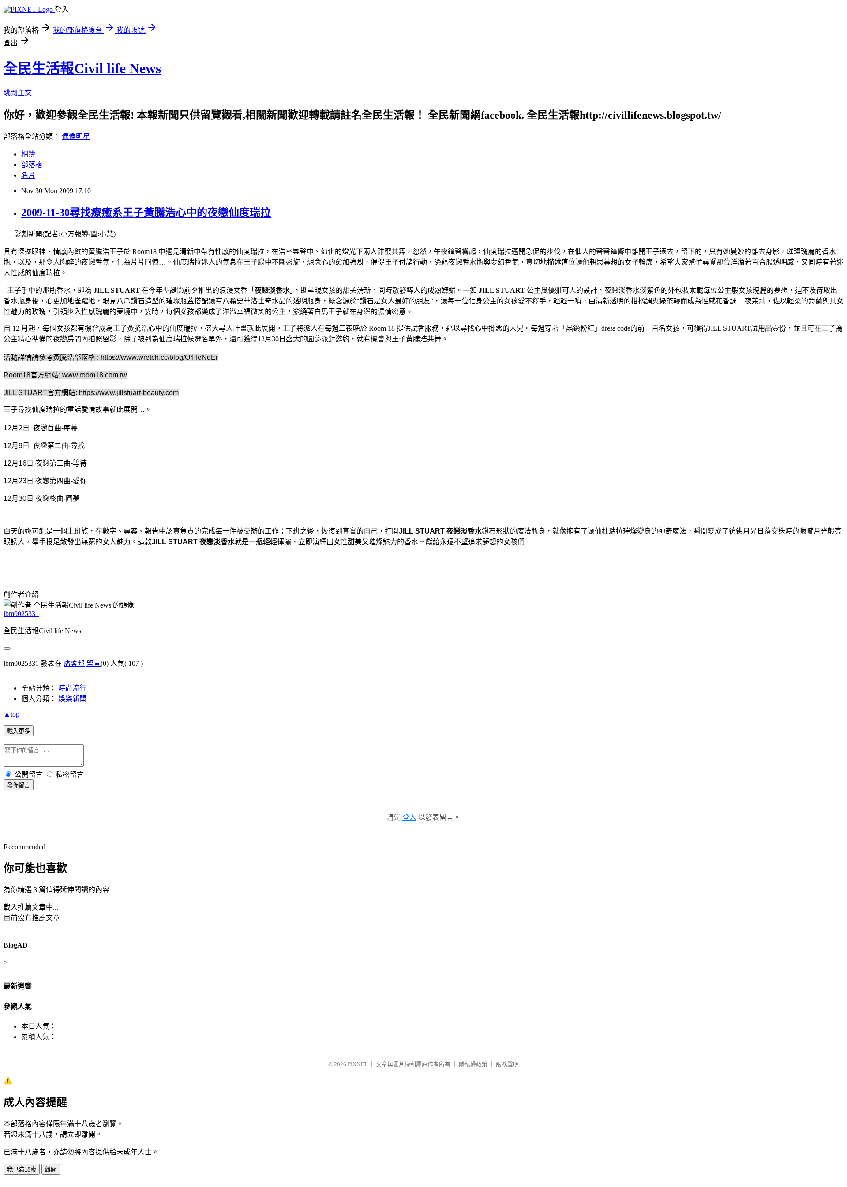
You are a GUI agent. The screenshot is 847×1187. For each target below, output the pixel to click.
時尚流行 (72, 688)
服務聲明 (507, 1064)
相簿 (28, 154)
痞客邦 (74, 663)
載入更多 (18, 731)
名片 (28, 175)
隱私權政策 (473, 1064)
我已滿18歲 (21, 1169)
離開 (50, 1169)
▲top (11, 714)
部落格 (31, 164)
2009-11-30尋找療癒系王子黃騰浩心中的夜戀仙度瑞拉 (146, 212)
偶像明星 (76, 136)
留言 (93, 663)
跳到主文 (18, 93)
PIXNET (357, 1064)
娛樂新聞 (72, 698)
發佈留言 (18, 785)
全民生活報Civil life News (82, 68)
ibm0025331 (21, 613)
